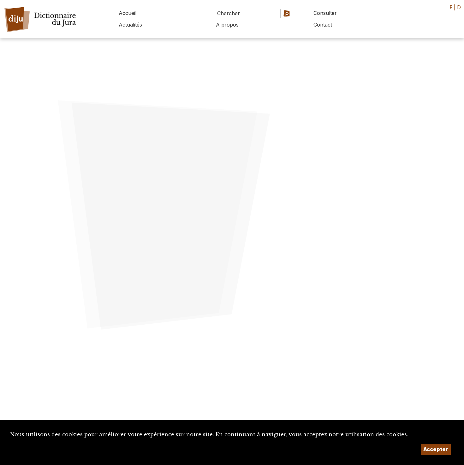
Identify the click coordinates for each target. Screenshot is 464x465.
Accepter (435, 449)
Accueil (127, 13)
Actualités (130, 24)
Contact (322, 24)
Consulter (325, 13)
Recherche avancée (278, 22)
